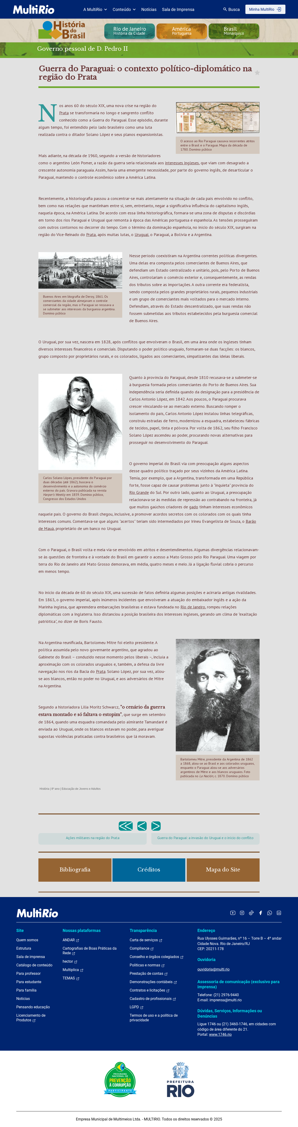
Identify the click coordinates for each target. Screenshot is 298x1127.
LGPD (135, 1007)
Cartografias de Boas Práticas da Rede (90, 950)
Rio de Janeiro (192, 607)
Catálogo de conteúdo (34, 965)
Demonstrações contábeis (151, 982)
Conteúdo (122, 9)
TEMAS (69, 978)
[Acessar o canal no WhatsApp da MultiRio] (270, 913)
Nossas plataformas (82, 930)
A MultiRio (92, 9)
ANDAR (69, 940)
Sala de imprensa (30, 957)
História (44, 788)
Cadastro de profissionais (151, 998)
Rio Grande (139, 492)
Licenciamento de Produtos (30, 1017)
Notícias (148, 9)
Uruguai (141, 234)
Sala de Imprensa (178, 9)
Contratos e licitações (148, 990)
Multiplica (71, 970)
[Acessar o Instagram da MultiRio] (242, 913)
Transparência (143, 930)
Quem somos (27, 940)
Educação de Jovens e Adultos (81, 788)
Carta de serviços (144, 940)
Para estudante (28, 982)
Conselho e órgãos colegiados (155, 957)
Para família (26, 990)
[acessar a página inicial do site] (34, 9)
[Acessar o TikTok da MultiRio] (251, 913)
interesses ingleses (182, 162)
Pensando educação (33, 1007)
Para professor (28, 973)
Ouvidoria (206, 959)
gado (193, 507)
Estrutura (23, 948)
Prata (64, 112)
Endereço (206, 930)
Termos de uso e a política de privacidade (154, 1017)
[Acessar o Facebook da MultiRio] (260, 913)
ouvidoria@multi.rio (213, 969)
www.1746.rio (220, 1034)
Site (20, 930)
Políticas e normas (145, 965)
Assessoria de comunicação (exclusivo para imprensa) (238, 984)
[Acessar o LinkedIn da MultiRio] (279, 913)
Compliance (140, 948)
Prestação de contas (147, 973)
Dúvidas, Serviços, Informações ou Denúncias (229, 1013)
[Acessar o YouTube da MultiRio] (233, 913)
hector (68, 961)
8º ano (55, 788)
